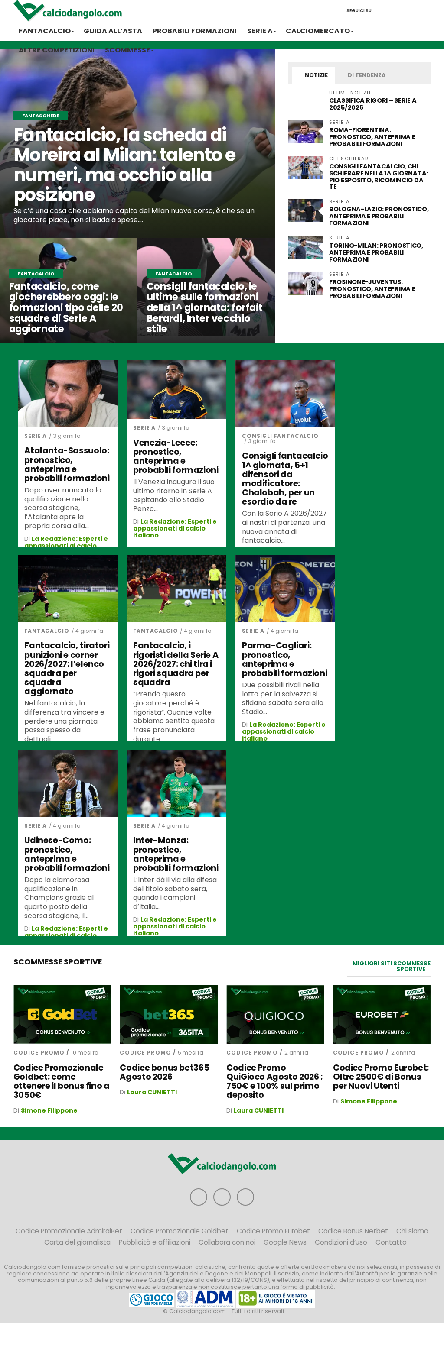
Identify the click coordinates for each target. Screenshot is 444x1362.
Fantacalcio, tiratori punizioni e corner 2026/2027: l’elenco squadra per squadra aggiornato (66, 668)
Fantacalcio (45, 31)
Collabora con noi (227, 1242)
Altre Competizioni (57, 50)
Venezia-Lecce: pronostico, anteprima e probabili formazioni (175, 456)
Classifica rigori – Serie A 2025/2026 (372, 104)
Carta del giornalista (77, 1242)
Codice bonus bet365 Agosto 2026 (164, 1072)
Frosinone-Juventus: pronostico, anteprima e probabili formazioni (372, 289)
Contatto (391, 1242)
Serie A (260, 31)
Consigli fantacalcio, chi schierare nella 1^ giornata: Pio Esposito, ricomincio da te (378, 176)
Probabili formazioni (195, 31)
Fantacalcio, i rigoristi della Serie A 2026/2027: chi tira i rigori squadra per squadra (175, 664)
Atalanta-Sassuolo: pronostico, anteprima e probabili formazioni (66, 464)
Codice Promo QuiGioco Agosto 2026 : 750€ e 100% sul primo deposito (274, 1081)
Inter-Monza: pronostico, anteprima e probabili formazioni (175, 854)
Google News (285, 1242)
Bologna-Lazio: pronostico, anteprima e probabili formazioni (379, 216)
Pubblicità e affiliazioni (154, 1242)
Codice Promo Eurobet (273, 1231)
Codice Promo (39, 1052)
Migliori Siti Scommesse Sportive (392, 966)
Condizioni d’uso (341, 1242)
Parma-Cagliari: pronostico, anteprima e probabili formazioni (284, 659)
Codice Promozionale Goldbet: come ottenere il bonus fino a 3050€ (61, 1081)
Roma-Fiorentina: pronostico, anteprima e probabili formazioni (372, 137)
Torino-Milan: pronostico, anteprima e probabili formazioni (376, 252)
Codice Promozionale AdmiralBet (69, 1231)
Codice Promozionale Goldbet (180, 1231)
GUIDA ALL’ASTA (113, 31)
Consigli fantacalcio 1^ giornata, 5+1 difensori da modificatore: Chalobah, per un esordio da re (285, 478)
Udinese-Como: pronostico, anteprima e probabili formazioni (66, 854)
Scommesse (127, 50)
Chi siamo (412, 1231)
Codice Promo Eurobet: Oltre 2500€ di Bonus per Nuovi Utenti (381, 1076)
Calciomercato (318, 31)
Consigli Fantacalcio (280, 436)
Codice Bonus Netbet (353, 1231)
